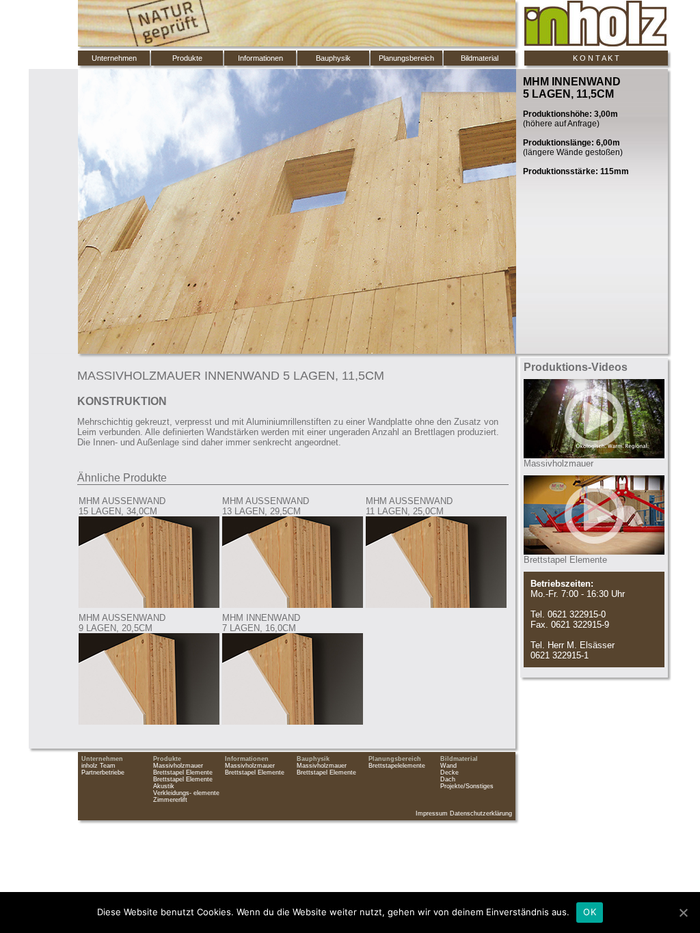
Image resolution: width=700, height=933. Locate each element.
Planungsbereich (406, 58)
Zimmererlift (170, 799)
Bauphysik (333, 58)
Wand (448, 765)
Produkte (187, 58)
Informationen (260, 58)
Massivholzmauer (178, 765)
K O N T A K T (596, 58)
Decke (449, 772)
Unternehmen (114, 58)
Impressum (432, 813)
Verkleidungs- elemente (186, 793)
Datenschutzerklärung (481, 813)
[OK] (683, 912)
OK (589, 911)
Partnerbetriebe (102, 772)
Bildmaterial (479, 58)
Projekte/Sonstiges (467, 786)
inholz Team (98, 765)
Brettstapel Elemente (183, 772)
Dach (447, 779)
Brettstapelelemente (396, 765)
